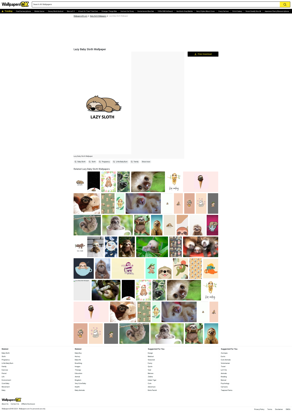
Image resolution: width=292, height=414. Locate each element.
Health (77, 387)
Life (3, 377)
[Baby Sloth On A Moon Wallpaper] (93, 182)
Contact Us (15, 404)
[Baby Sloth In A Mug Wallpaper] (117, 225)
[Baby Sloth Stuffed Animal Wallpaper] (95, 247)
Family (135, 162)
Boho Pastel (152, 390)
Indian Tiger (152, 380)
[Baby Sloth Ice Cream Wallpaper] (200, 182)
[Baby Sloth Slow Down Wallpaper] (80, 247)
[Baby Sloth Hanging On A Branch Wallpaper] (87, 225)
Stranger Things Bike (109, 11)
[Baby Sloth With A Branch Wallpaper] (213, 203)
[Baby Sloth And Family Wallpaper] (178, 203)
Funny (150, 363)
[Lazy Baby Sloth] (80, 182)
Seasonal (151, 360)
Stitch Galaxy (237, 11)
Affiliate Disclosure (28, 404)
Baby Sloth (81, 162)
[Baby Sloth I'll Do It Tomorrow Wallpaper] (169, 225)
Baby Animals (80, 390)
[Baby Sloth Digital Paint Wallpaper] (142, 225)
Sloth (93, 162)
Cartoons (224, 387)
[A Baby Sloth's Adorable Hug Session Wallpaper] (201, 203)
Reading (224, 377)
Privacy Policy (259, 409)
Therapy (78, 370)
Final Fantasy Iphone (23, 11)
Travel (223, 366)
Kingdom (78, 380)
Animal (77, 377)
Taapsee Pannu (226, 390)
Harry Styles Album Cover (205, 11)
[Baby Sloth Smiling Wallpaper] (197, 225)
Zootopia (224, 353)
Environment (6, 380)
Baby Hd (78, 360)
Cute (149, 383)
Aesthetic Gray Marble (184, 11)
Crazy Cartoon (223, 11)
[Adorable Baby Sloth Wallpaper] (148, 182)
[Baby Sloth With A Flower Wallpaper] (108, 182)
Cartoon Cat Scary (127, 11)
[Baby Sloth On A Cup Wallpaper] (212, 225)
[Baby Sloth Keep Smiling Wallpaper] (174, 182)
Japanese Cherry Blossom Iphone (277, 11)
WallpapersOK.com (80, 16)
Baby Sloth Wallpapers (98, 16)
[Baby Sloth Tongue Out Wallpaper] (165, 268)
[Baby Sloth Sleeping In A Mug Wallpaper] (84, 268)
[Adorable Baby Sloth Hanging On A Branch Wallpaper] (108, 203)
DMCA (288, 409)
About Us (5, 404)
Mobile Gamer (39, 11)
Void (149, 370)
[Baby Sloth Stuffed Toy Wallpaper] (127, 247)
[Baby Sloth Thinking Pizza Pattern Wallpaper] (195, 268)
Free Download (205, 54)
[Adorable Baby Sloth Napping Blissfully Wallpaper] (128, 268)
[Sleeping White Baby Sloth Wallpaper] (143, 203)
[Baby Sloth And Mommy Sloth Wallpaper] (123, 182)
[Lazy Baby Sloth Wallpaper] (82, 290)
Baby (3, 390)
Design (150, 353)
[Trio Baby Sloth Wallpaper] (102, 268)
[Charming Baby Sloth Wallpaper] (151, 268)
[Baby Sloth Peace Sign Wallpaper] (167, 203)
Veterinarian (225, 363)
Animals (224, 373)
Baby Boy (78, 353)
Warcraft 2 (71, 11)
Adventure (151, 387)
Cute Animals (226, 360)
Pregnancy (106, 162)
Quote (150, 366)
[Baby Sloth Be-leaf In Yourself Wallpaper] (189, 203)
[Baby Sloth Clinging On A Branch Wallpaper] (106, 290)
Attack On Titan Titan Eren (88, 11)
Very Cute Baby (80, 383)
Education (78, 373)
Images (77, 366)
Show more (146, 162)
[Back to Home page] (16, 4)
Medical (151, 356)
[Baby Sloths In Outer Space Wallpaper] (111, 247)
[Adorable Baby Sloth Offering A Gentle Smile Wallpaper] (182, 225)
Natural (223, 380)
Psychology (225, 383)
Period (4, 373)
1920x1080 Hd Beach (165, 11)
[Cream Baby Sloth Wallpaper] (152, 247)
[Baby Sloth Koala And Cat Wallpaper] (210, 268)
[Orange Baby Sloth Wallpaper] (180, 268)
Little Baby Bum (122, 162)
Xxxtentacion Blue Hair (145, 11)
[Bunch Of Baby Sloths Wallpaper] (200, 247)
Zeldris (150, 377)
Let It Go (224, 370)
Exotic (223, 356)
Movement (6, 387)
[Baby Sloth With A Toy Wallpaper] (87, 203)
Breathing (78, 363)
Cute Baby (5, 383)
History (77, 356)
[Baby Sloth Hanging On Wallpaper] (120, 203)
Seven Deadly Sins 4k (253, 11)
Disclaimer (279, 409)
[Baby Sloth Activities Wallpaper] (175, 247)
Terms (269, 409)
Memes (150, 373)
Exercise (5, 370)
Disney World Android (55, 11)
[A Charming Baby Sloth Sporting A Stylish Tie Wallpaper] (157, 225)
